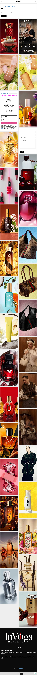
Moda (2, 8)
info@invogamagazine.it (20, 668)
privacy (2, 128)
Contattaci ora (10, 664)
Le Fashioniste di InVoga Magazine (6, 11)
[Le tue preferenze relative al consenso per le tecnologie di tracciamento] (35, 673)
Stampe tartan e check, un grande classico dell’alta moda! (13, 10)
